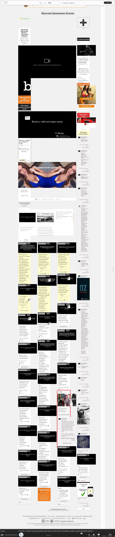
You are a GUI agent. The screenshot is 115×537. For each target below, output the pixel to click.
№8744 (28, 370)
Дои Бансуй (62, 272)
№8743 (28, 397)
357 (61, 218)
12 (21, 447)
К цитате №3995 (86, 306)
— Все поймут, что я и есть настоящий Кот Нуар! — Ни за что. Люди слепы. (24, 299)
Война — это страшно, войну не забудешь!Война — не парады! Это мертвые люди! (63, 491)
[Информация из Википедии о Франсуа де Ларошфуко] (58, 388)
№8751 (28, 315)
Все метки (24, 151)
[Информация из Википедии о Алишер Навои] (27, 470)
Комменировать (63, 303)
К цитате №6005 (86, 202)
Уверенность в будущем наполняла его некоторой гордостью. (22, 441)
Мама (21, 145)
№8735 (48, 461)
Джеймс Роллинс (63, 322)
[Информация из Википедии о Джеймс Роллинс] (67, 322)
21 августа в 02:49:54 (23, 426)
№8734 (48, 432)
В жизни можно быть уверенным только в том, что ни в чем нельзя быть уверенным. (24, 384)
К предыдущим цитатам (58, 509)
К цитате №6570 (86, 147)
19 (62, 498)
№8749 (48, 313)
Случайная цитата (83, 39)
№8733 (67, 477)
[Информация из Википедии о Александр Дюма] (28, 445)
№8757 (48, 243)
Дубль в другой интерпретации (84, 178)
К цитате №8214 (86, 184)
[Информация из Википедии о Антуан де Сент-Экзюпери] (19, 364)
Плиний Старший (44, 425)
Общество (83, 71)
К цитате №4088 (86, 171)
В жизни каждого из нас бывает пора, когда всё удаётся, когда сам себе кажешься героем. (64, 213)
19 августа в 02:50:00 (23, 477)
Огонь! (80, 144)
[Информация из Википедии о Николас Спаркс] (28, 421)
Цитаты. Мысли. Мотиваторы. (11, 535)
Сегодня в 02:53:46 (61, 243)
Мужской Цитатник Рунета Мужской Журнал (24, 33)
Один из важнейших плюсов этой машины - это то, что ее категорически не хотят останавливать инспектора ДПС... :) (85, 159)
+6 (81, 533)
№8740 (28, 426)
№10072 (22, 160)
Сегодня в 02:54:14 (42, 243)
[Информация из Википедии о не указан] (64, 300)
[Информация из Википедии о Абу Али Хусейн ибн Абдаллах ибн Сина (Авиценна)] (58, 473)
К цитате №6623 (86, 506)
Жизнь (25, 148)
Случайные (107, 2)
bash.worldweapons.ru (77, 523)
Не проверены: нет (45, 518)
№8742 (48, 374)
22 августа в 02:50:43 (23, 344)
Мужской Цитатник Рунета (88, 137)
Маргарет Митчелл (64, 496)
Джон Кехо (23, 230)
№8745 (48, 406)
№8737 (28, 451)
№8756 (28, 285)
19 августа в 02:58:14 (62, 447)
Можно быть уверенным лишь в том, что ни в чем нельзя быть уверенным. (43, 421)
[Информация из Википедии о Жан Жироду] (27, 310)
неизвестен (81, 64)
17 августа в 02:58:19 (62, 477)
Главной (41, 268)
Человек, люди (86, 72)
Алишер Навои (23, 470)
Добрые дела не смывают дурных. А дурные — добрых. (24, 491)
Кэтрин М (42, 273)
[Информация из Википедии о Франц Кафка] (46, 373)
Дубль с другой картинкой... (85, 367)
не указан (62, 300)
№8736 (28, 477)
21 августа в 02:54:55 (42, 374)
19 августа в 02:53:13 (82, 455)
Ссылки (68, 518)
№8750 (67, 304)
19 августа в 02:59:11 (42, 432)
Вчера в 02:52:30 (22, 315)
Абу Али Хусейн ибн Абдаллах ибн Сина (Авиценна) (62, 470)
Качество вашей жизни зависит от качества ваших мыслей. (26, 228)
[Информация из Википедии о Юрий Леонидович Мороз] (19, 393)
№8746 (28, 344)
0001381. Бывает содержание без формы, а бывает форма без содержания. (44, 328)
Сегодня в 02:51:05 (42, 276)
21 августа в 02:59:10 (62, 364)
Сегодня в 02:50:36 (22, 285)
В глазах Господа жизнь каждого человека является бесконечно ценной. (63, 318)
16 (22, 393)
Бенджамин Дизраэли (84, 472)
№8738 (87, 455)
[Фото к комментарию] (83, 299)
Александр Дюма (24, 445)
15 (81, 474)
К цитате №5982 (86, 430)
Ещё (114, 536)
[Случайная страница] (49, 3)
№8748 (48, 341)
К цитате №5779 (86, 360)
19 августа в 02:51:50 (42, 461)
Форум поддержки (78, 518)
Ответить (83, 144)
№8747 (67, 330)
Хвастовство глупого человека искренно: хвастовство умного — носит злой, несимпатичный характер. (44, 476)
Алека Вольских (43, 459)
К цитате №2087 (86, 400)
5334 (79, 42)
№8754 (67, 243)
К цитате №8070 (86, 272)
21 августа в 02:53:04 (42, 406)
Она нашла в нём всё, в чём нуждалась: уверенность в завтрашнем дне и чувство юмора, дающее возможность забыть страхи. (24, 414)
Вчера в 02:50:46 (41, 341)
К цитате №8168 (86, 257)
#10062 (60, 392)
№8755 (48, 276)
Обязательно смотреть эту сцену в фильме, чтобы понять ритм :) (84, 193)
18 (21, 471)
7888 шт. (34, 518)
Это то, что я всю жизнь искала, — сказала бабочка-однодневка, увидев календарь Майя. (63, 289)
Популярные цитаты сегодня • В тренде (24, 107)
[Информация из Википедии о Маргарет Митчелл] (58, 498)
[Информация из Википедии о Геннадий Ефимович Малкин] (39, 336)
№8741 (67, 364)
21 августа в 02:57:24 (23, 370)
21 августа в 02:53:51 (23, 397)
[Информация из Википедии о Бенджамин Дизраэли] (78, 474)
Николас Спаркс (23, 421)
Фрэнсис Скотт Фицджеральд (62, 216)
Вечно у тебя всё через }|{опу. (24, 141)
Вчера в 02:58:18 (61, 304)
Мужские (82, 68)
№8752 (67, 274)
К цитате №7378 (86, 374)
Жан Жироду (23, 310)
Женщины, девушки (85, 69)
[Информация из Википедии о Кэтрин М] (45, 273)
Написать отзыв (24, 195)
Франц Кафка (43, 373)
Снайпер (87, 71)
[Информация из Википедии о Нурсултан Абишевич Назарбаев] (19, 341)
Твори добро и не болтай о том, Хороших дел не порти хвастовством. (23, 465)
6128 (79, 367)
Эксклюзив (27, 149)
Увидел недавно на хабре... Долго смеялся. (84, 265)
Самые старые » (69, 2)
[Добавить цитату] (83, 22)
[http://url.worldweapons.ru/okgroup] (63, 400)
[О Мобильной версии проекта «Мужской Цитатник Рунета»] (86, 496)
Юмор (22, 148)
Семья (28, 148)
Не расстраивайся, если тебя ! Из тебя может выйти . (83, 60)
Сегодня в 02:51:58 (61, 274)
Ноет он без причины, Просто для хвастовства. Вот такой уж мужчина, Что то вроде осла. (63, 462)
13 (60, 323)
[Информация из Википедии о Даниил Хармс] (47, 482)
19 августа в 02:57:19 (23, 451)
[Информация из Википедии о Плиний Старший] (48, 425)
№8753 (28, 243)
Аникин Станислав (60, 516)
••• (57, 526)
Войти (89, 535)
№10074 (3, 531)
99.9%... (82, 380)
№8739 (67, 447)
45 (27, 230)
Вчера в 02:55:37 (41, 313)
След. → (113, 269)
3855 (27, 117)
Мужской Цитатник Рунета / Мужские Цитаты (34, 516)
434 (27, 145)
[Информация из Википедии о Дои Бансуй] (65, 272)
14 (22, 341)
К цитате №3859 (86, 386)
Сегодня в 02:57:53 (22, 243)
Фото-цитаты (21, 149)
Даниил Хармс (43, 482)
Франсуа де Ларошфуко (63, 387)
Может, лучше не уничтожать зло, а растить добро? (24, 357)
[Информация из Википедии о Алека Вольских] (47, 459)
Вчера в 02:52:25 (61, 330)
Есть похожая (84, 139)
